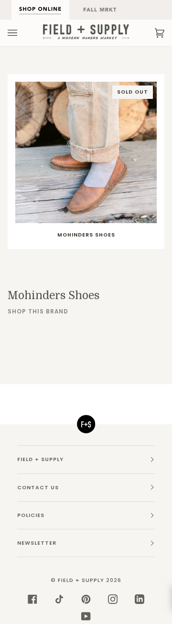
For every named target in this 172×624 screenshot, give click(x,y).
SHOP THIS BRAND (38, 311)
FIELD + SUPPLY (81, 580)
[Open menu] (22, 33)
